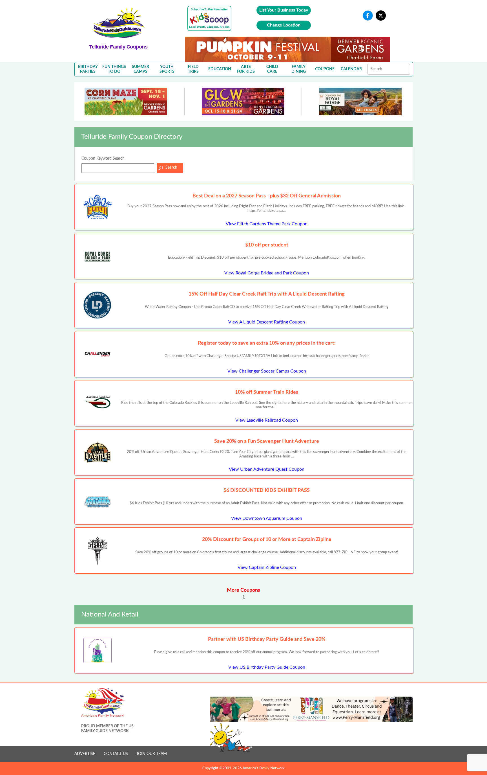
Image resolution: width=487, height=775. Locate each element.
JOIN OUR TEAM (151, 754)
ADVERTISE (84, 754)
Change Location (283, 25)
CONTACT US (116, 754)
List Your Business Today (283, 10)
